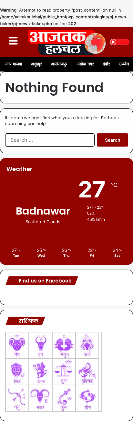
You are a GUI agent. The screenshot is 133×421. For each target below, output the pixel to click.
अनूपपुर (36, 64)
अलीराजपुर (59, 64)
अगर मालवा (13, 64)
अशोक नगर (85, 64)
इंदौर (106, 64)
